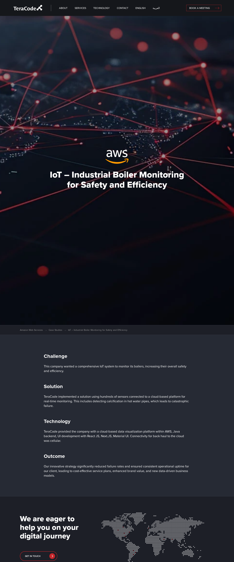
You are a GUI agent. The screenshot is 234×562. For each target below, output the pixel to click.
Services (80, 8)
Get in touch (32, 556)
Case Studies (55, 330)
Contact (122, 8)
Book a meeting (199, 8)
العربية (156, 8)
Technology (101, 8)
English (140, 8)
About (63, 8)
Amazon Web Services (31, 330)
